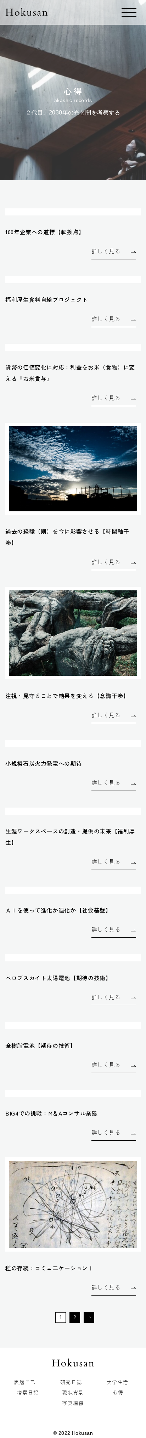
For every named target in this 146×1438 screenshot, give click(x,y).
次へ (87, 1321)
